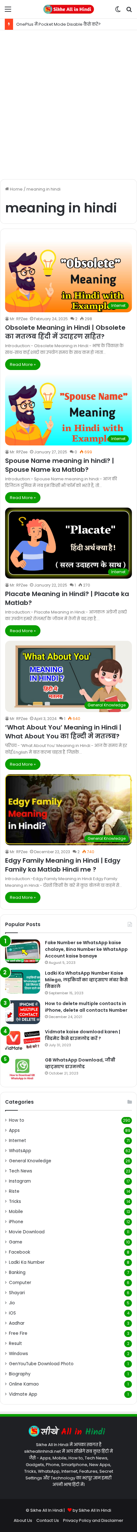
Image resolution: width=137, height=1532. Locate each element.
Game (15, 1242)
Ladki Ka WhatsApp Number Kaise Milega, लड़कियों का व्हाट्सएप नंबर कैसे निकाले (86, 980)
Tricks (15, 1201)
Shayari (17, 1293)
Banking (17, 1272)
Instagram (20, 1181)
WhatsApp (20, 1151)
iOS (12, 1313)
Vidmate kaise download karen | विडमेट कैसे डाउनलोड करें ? (82, 1035)
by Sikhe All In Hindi (92, 1510)
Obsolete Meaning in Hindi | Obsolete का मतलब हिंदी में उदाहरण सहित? (65, 332)
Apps (14, 1130)
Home (16, 189)
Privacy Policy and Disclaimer (93, 1520)
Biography (20, 1374)
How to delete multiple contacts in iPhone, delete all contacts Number (86, 1006)
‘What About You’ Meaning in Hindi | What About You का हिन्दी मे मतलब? (63, 732)
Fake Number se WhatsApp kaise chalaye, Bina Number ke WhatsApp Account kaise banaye (86, 949)
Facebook (19, 1252)
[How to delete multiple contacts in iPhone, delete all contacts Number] (22, 1012)
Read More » (23, 364)
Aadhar (17, 1323)
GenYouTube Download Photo (41, 1364)
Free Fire (18, 1333)
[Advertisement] (68, 104)
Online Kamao (24, 1384)
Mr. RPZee (18, 318)
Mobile (16, 1212)
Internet (17, 1141)
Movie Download (27, 1232)
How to (16, 1120)
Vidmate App (23, 1394)
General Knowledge (30, 1161)
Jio (12, 1303)
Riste (14, 1191)
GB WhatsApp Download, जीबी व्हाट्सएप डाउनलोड (80, 1063)
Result (15, 1343)
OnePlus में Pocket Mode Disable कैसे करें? (58, 24)
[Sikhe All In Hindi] (68, 9)
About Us (23, 1520)
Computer (20, 1283)
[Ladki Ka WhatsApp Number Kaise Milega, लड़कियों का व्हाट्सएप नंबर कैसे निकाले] (22, 982)
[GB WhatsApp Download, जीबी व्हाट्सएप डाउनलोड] (22, 1069)
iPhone (16, 1222)
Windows (18, 1354)
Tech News (20, 1171)
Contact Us (47, 1520)
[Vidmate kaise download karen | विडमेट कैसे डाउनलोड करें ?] (22, 1040)
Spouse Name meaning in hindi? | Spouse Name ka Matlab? (59, 465)
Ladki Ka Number (27, 1262)
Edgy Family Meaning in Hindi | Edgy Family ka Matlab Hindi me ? (62, 865)
